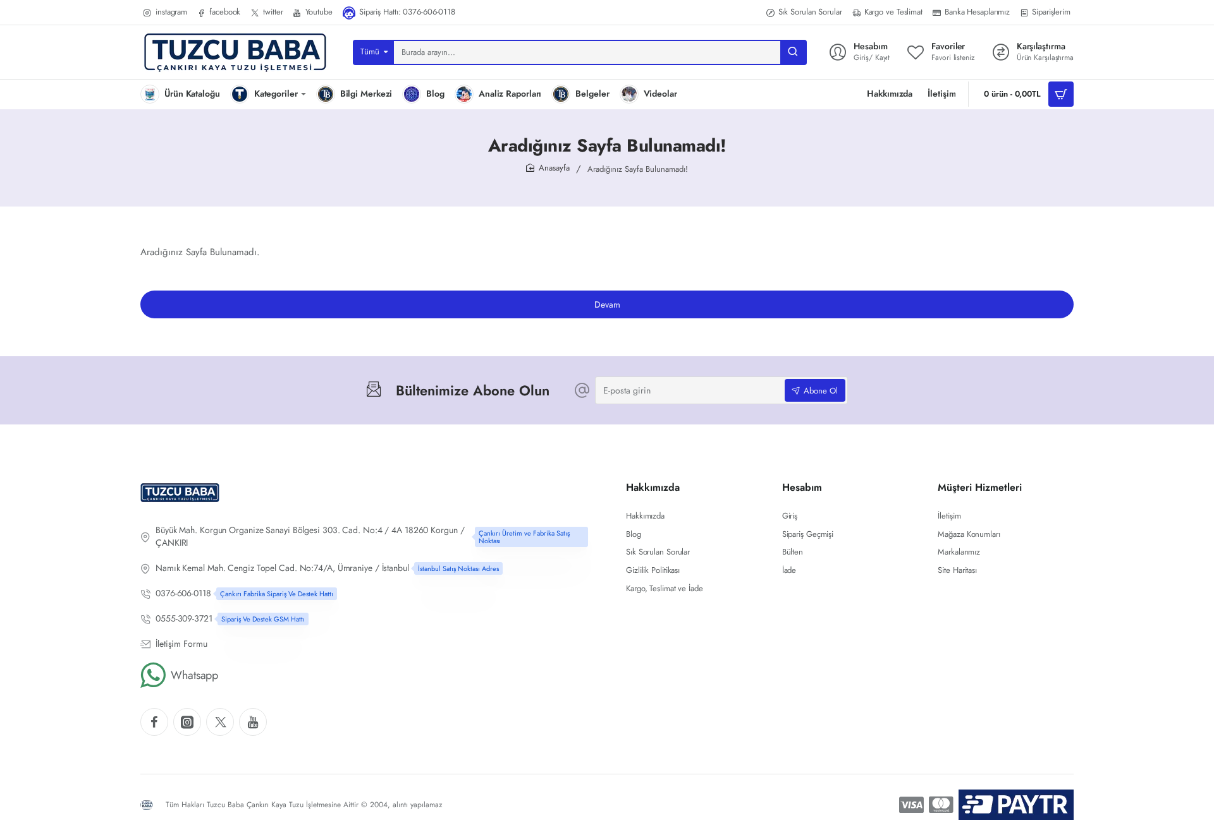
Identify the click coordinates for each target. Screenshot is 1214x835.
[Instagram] (187, 722)
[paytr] (1016, 805)
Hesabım (802, 488)
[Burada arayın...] (793, 52)
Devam (607, 304)
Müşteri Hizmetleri (980, 488)
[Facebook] (154, 722)
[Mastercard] (941, 804)
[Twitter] (220, 722)
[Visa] (911, 804)
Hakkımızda (653, 488)
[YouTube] (253, 722)
